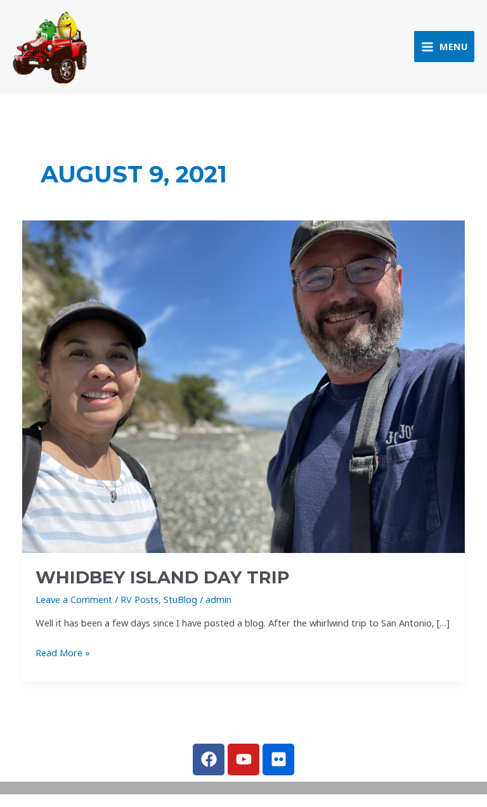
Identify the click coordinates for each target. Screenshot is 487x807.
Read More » (63, 652)
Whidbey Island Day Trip (162, 577)
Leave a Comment (74, 599)
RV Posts (139, 599)
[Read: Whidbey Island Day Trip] (243, 385)
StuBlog (180, 599)
